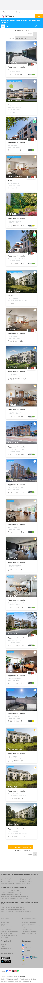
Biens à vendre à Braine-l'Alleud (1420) (12, 907)
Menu (40, 16)
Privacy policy (28, 978)
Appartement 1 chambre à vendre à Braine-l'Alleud (16, 878)
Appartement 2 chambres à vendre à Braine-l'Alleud (16, 880)
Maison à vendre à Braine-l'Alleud (11, 891)
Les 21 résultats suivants (19, 847)
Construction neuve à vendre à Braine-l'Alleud (14, 898)
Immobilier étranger (15, 12)
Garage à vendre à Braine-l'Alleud (11, 892)
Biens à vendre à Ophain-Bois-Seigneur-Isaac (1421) (16, 911)
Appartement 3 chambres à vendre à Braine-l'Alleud (16, 882)
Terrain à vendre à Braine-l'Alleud (11, 894)
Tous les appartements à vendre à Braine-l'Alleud (15, 883)
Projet (10, 105)
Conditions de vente (11, 979)
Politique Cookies (19, 978)
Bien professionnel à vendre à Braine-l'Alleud (14, 896)
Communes (11, 981)
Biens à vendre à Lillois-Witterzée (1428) (13, 909)
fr (40, 12)
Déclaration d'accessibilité (22, 981)
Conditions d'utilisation (7, 978)
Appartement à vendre (16, 67)
